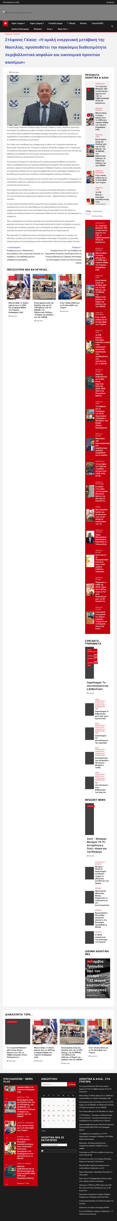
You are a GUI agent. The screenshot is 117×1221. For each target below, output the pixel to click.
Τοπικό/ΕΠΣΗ (97, 23)
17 (44, 1115)
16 (73, 1110)
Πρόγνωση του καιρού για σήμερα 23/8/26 (94, 1207)
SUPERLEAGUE (100, 223)
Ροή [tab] (88, 211)
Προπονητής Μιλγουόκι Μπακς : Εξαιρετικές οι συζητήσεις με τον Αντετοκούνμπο (102, 898)
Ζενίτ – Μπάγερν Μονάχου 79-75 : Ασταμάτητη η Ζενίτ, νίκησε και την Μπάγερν (97, 845)
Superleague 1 (92, 659)
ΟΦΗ (89, 665)
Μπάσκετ (38, 29)
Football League (55, 23)
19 (54, 1115)
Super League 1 (18, 23)
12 (54, 1110)
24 (44, 1120)
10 (44, 1110)
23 (73, 1115)
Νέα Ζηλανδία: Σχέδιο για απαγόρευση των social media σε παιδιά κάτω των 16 (101, 517)
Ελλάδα (98, 203)
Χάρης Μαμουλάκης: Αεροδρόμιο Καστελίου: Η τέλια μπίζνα (101, 539)
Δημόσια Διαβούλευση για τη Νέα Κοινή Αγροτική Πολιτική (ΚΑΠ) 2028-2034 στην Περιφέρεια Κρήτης (101, 385)
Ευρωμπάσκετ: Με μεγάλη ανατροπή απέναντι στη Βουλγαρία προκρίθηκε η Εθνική (101, 920)
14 (63, 1110)
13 (58, 1110)
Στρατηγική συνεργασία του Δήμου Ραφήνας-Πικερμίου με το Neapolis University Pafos (101, 620)
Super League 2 (37, 23)
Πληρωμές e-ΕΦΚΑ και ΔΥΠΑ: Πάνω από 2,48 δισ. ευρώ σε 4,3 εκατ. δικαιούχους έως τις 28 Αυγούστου (101, 591)
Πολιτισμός (65, 279)
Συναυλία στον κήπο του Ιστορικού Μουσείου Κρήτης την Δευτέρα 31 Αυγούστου (101, 494)
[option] (97, 96)
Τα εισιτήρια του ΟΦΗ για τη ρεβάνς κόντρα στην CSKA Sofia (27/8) (100, 470)
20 (58, 1115)
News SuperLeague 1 (92, 651)
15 (68, 1110)
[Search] (112, 26)
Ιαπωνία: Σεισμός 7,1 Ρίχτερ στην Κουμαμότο (97, 980)
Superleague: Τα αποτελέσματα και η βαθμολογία (97, 685)
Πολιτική (16, 34)
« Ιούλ (43, 1131)
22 (68, 1115)
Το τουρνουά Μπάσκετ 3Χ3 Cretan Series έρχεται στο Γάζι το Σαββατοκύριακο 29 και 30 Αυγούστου (17, 1052)
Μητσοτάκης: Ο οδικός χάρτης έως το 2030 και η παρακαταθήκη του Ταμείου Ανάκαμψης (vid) (18, 307)
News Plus (62, 29)
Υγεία (45, 277)
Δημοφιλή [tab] (98, 211)
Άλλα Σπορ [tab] (98, 216)
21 (63, 1115)
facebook (110, 2)
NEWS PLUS (8, 34)
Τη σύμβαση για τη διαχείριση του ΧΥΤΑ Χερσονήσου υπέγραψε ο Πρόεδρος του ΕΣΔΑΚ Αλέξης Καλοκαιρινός (101, 417)
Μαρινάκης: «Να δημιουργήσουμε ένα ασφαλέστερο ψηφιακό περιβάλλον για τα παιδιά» (93, 1145)
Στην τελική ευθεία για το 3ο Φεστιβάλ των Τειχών (70, 305)
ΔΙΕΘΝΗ (98, 507)
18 (49, 1115)
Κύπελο (83, 23)
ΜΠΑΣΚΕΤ (90, 806)
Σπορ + (50, 29)
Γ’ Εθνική (71, 23)
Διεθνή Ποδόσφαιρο (20, 29)
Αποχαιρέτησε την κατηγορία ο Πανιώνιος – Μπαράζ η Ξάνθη (102, 763)
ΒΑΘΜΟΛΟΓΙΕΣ (92, 663)
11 (49, 1110)
